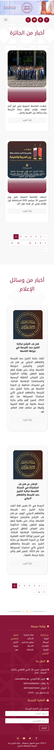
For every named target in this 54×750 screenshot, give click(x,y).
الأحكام (30, 638)
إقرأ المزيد (27, 120)
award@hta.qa (22, 679)
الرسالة (46, 642)
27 (12, 243)
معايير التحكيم (28, 642)
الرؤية (46, 638)
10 (30, 243)
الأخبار (15, 642)
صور (16, 650)
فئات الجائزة (29, 635)
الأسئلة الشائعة (30, 648)
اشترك (44, 728)
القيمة (46, 650)
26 (18, 243)
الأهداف (45, 646)
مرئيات (15, 646)
